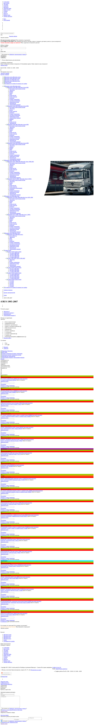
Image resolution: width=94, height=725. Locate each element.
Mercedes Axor (15, 79)
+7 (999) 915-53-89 (5, 66)
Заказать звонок (13, 36)
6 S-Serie (11, 286)
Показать (6, 347)
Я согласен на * (14, 708)
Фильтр (2, 358)
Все (6, 343)
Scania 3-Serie (18, 251)
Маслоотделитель (10, 327)
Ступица (8, 332)
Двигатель (12, 90)
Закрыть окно (4, 65)
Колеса (11, 110)
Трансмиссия (12, 103)
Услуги (5, 12)
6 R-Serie (11, 284)
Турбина (8, 335)
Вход (5, 19)
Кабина (11, 91)
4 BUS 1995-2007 (21, 258)
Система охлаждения (14, 100)
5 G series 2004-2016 (14, 274)
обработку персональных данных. (17, 54)
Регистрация (7, 20)
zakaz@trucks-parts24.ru (61, 668)
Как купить (6, 3)
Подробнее (3, 384)
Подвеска (11, 98)
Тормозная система (14, 102)
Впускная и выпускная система (17, 88)
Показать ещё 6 (7, 338)
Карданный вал (10, 323)
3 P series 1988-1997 (14, 254)
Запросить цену (14, 722)
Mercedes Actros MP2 (23, 106)
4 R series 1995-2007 (14, 270)
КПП (10, 94)
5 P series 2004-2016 (14, 275)
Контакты (6, 7)
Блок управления (10, 322)
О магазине (6, 1)
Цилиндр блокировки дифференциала (15, 336)
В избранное (4, 387)
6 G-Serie (11, 280)
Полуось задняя (10, 330)
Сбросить (6, 348)
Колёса (11, 92)
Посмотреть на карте (36, 670)
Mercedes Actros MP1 (23, 87)
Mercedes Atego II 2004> (26, 178)
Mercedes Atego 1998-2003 (27, 161)
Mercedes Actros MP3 (23, 124)
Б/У (7, 344)
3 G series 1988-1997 (14, 253)
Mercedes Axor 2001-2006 (26, 197)
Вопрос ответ (7, 15)
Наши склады (7, 9)
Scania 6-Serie (18, 279)
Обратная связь (7, 8)
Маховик (8, 329)
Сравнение (12, 385)
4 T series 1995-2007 (14, 271)
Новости (6, 13)
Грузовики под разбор (21, 83)
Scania (9, 82)
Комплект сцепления (11, 324)
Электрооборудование (15, 104)
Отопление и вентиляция (15, 188)
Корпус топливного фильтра (13, 326)
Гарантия (6, 5)
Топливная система (14, 245)
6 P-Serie (11, 283)
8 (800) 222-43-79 (5, 36)
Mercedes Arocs (16, 81)
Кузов (10, 239)
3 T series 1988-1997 (14, 257)
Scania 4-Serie (18, 267)
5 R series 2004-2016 (14, 277)
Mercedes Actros (17, 77)
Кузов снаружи (13, 96)
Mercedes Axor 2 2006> (25, 214)
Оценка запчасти (8, 16)
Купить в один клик (17, 710)
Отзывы (6, 11)
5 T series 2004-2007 (14, 278)
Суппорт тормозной (11, 333)
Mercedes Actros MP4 (23, 143)
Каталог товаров (5, 73)
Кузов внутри (12, 95)
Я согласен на (14, 54)
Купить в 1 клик (5, 385)
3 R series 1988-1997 (14, 255)
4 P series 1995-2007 (14, 269)
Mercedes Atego (16, 78)
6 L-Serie (11, 282)
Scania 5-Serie (18, 273)
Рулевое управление (14, 99)
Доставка (6, 4)
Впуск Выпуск (13, 235)
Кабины (11, 119)
